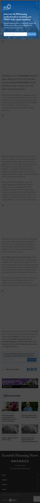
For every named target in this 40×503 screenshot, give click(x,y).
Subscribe (32, 34)
